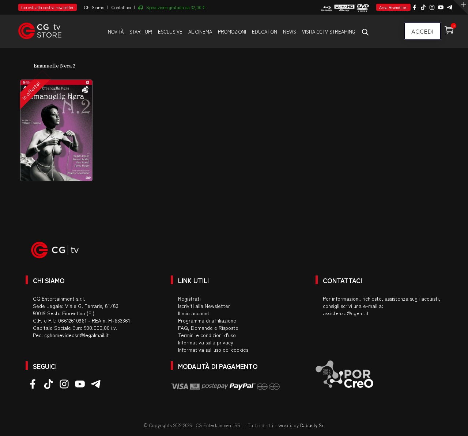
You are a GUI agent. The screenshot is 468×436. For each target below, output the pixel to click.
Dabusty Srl (312, 425)
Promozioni (232, 31)
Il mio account (194, 313)
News (289, 31)
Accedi (422, 31)
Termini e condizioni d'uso (207, 335)
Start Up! (140, 31)
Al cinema (200, 31)
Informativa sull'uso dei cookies (213, 349)
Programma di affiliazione (207, 320)
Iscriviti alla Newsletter (204, 305)
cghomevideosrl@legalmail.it (76, 335)
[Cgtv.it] (39, 27)
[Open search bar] (365, 31)
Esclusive (170, 31)
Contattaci (121, 7)
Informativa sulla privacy (205, 342)
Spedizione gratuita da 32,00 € (175, 7)
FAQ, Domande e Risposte (208, 327)
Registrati (189, 298)
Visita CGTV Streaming (328, 31)
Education (264, 31)
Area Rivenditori (393, 7)
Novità (116, 31)
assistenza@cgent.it (346, 313)
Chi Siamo (94, 7)
